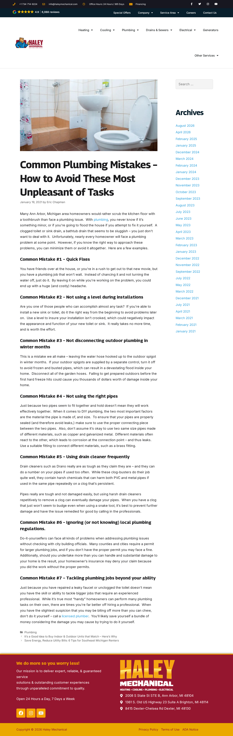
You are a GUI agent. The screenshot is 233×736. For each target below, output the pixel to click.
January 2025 (186, 145)
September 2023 (188, 198)
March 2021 (184, 318)
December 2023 (187, 179)
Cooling (105, 30)
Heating (83, 30)
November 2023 (188, 185)
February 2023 (186, 245)
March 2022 (184, 291)
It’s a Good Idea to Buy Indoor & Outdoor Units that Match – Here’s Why (70, 636)
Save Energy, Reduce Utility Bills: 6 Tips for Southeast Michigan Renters (71, 640)
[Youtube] (216, 4)
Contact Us (210, 12)
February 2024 (186, 165)
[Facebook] (20, 713)
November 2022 (187, 265)
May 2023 (183, 225)
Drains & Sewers (157, 30)
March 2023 (184, 238)
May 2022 (183, 285)
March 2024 (184, 159)
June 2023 (183, 218)
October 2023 (186, 192)
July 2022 (183, 278)
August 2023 (185, 205)
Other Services (205, 55)
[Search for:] (194, 84)
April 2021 (183, 311)
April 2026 (183, 132)
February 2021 (186, 325)
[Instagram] (208, 4)
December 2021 (187, 298)
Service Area (168, 12)
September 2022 (188, 271)
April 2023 (183, 232)
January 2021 (186, 331)
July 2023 (183, 212)
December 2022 (187, 258)
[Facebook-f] (191, 4)
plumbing (101, 219)
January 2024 (186, 172)
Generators (210, 30)
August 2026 (185, 125)
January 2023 (186, 251)
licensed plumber (75, 616)
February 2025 (186, 139)
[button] (36, 12)
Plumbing (128, 30)
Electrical (185, 30)
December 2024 (187, 152)
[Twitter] (200, 4)
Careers (191, 12)
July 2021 (183, 305)
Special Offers (122, 12)
